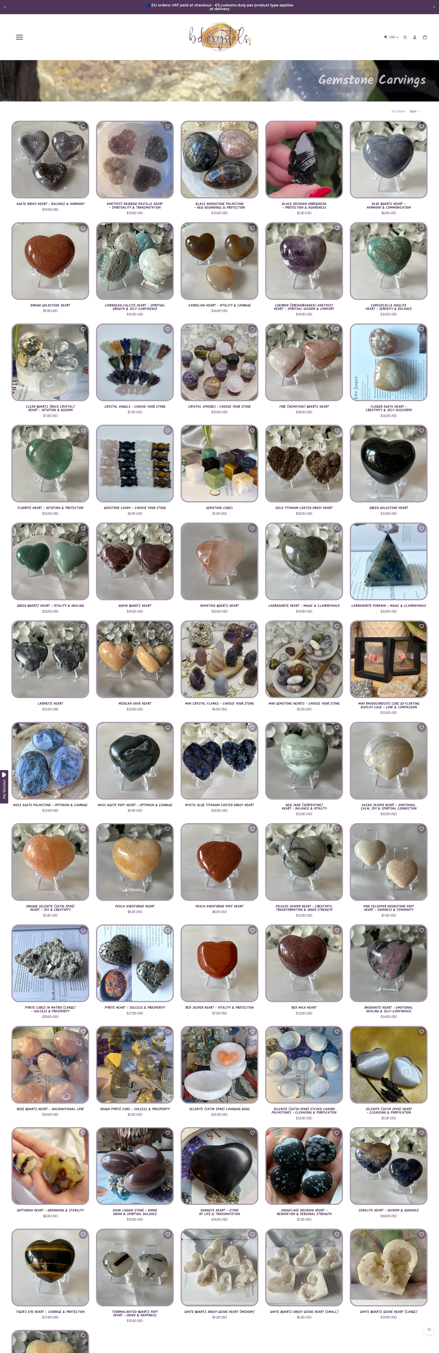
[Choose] (81, 190)
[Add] (419, 190)
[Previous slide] (5, 7)
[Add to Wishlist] (83, 126)
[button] (415, 111)
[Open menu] (19, 37)
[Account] (415, 37)
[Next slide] (434, 7)
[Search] (405, 37)
